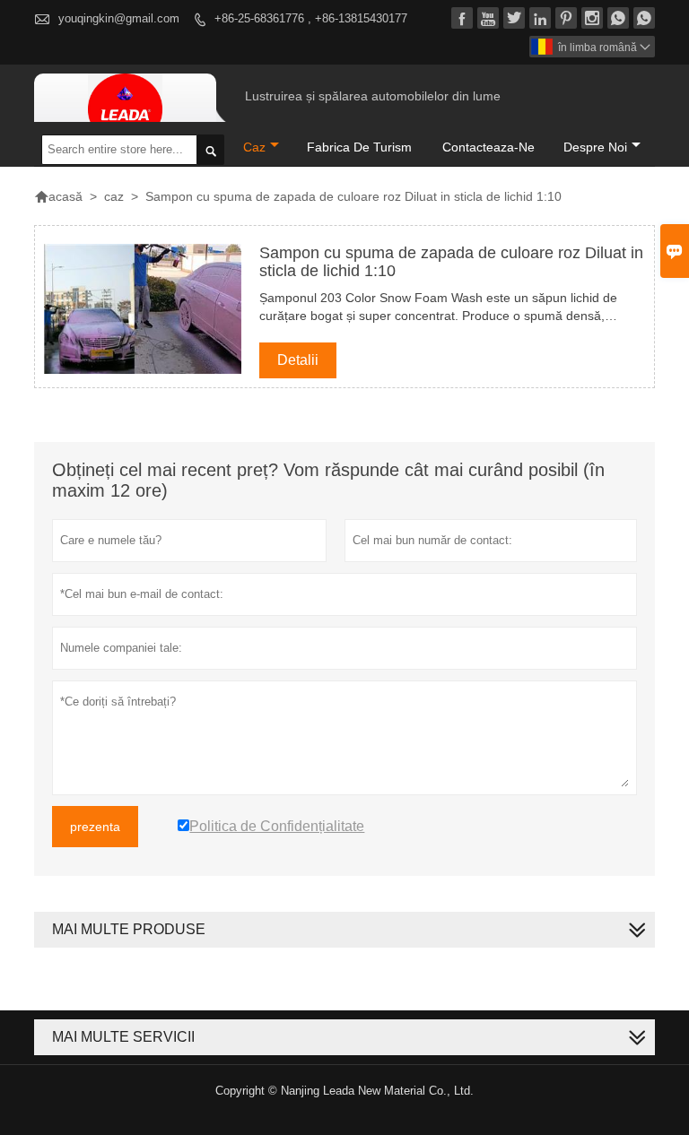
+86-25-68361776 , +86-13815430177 (310, 18)
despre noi (595, 147)
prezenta (95, 826)
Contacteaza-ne (488, 147)
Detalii (297, 360)
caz (254, 147)
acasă (58, 196)
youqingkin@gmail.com (118, 18)
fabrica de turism (359, 147)
